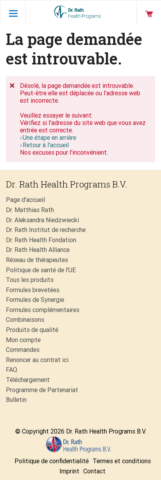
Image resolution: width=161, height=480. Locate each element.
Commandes (22, 349)
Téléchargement (28, 380)
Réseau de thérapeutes (37, 260)
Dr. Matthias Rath (30, 210)
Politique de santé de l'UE (41, 270)
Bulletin (16, 399)
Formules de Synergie (35, 299)
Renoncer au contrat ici (37, 360)
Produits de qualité (32, 330)
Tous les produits (30, 280)
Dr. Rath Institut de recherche (46, 230)
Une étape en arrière (49, 137)
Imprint (69, 471)
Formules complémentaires (42, 310)
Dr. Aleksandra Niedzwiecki (42, 220)
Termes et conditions (122, 461)
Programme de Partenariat (42, 390)
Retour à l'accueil (46, 145)
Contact (94, 471)
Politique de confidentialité (51, 461)
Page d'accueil (25, 199)
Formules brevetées (32, 290)
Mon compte (23, 340)
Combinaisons (25, 319)
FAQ (11, 369)
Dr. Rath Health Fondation (41, 240)
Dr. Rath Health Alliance (38, 249)
